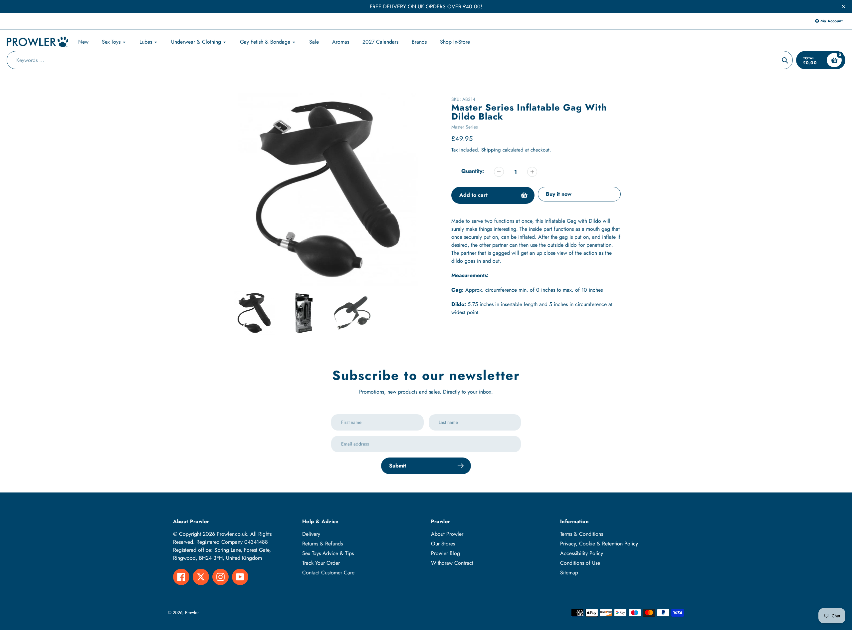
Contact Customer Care (328, 572)
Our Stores (443, 543)
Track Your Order (321, 563)
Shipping (491, 150)
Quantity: (472, 171)
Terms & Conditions (581, 534)
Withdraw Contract (452, 563)
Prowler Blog (445, 553)
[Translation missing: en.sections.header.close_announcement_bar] (843, 6)
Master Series (464, 127)
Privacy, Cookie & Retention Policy (599, 543)
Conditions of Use (580, 563)
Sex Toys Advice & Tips (328, 553)
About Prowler (447, 534)
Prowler (192, 612)
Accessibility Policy (581, 553)
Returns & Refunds (322, 543)
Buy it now (558, 194)
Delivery (311, 534)
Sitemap (569, 572)
